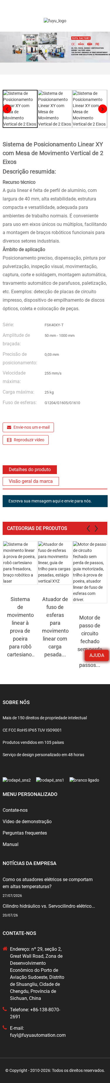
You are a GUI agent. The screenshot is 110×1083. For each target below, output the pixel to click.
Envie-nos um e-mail (31, 427)
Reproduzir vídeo (29, 439)
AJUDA (96, 655)
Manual (10, 844)
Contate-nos (15, 810)
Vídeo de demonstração (27, 821)
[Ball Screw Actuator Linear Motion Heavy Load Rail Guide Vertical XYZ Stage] (55, 562)
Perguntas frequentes (25, 833)
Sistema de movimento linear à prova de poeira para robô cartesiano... (21, 627)
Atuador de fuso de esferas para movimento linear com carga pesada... (55, 627)
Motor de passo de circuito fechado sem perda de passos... (89, 641)
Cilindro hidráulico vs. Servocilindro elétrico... (49, 906)
